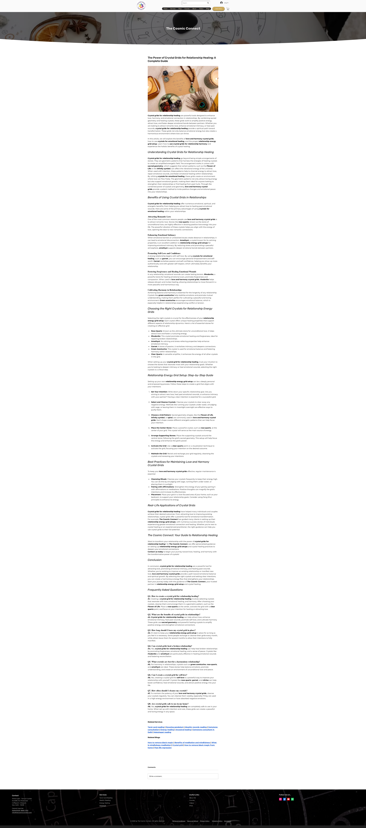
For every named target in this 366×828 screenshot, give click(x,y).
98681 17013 (24, 810)
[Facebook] (284, 799)
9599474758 (16, 810)
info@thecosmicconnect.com (22, 812)
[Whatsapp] (292, 799)
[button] (228, 8)
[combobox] (196, 3)
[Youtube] (288, 799)
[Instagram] (280, 799)
